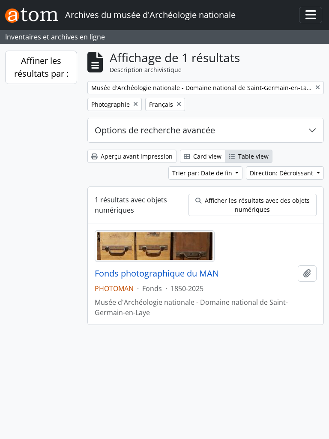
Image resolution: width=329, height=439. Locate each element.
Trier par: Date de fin (203, 173)
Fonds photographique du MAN (157, 273)
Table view (252, 156)
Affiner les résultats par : (41, 67)
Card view (206, 156)
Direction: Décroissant (282, 173)
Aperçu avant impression (136, 156)
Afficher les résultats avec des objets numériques (256, 204)
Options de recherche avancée (155, 130)
